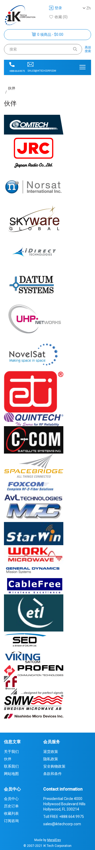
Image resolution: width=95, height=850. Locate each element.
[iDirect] (33, 252)
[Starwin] (33, 533)
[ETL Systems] (33, 612)
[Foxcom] (33, 485)
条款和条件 (52, 774)
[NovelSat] (33, 354)
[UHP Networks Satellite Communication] (33, 319)
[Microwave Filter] (33, 511)
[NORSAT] (33, 186)
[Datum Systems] (33, 285)
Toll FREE (63, 816)
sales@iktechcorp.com (41, 70)
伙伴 (11, 88)
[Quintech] (33, 419)
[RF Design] (33, 685)
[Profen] (33, 670)
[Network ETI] (33, 391)
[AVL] (33, 497)
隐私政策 (50, 759)
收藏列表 (11, 813)
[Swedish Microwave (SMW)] (33, 702)
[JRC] (33, 153)
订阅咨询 (11, 821)
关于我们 (11, 751)
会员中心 (11, 799)
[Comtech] (33, 125)
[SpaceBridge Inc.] (33, 465)
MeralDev (54, 840)
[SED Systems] (33, 639)
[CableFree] (33, 585)
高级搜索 (88, 49)
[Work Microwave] (33, 555)
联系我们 (11, 766)
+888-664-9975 (17, 71)
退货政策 (50, 751)
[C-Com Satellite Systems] (33, 440)
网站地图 (11, 774)
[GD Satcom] (33, 570)
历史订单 (11, 806)
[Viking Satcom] (33, 656)
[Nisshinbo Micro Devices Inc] (33, 716)
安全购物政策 (54, 766)
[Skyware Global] (33, 219)
